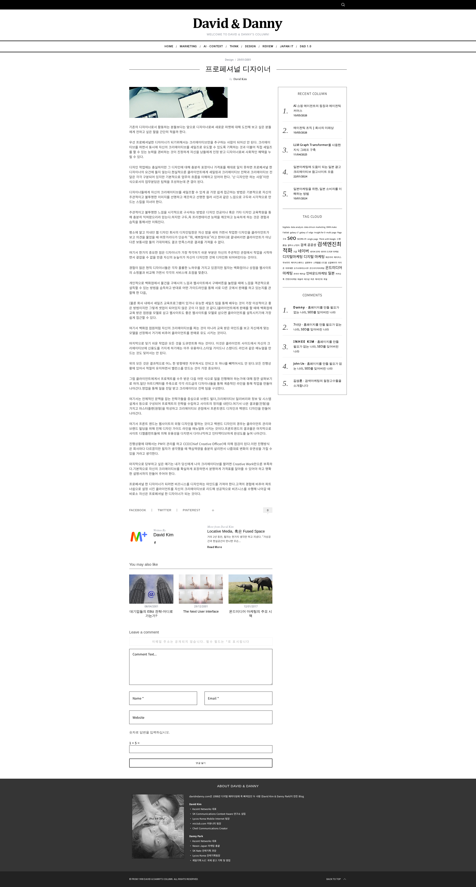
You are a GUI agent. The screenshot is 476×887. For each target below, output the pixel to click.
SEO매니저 (301, 239)
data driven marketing (314, 227)
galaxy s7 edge (306, 232)
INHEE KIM (304, 342)
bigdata (286, 227)
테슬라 (300, 279)
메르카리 (329, 257)
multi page (331, 232)
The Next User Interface (201, 611)
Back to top (334, 879)
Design (229, 59)
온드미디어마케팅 (317, 268)
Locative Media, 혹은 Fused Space (236, 531)
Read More (214, 547)
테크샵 (307, 279)
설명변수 (308, 262)
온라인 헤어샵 (299, 273)
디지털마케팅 (293, 256)
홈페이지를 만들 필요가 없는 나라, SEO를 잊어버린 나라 (316, 346)
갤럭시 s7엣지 (294, 245)
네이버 (303, 251)
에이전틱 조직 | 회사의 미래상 (313, 128)
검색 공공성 (308, 244)
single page (312, 239)
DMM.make (331, 227)
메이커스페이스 (297, 262)
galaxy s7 (294, 232)
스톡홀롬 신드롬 (320, 262)
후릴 (325, 279)
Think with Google (327, 239)
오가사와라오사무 (301, 268)
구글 (295, 251)
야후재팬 (289, 268)
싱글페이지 (332, 262)
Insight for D (319, 232)
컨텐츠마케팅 (291, 279)
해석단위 (319, 279)
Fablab (286, 232)
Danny (299, 307)
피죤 (312, 279)
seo (291, 237)
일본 (331, 273)
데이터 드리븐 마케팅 (330, 251)
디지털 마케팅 (314, 256)
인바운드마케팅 (316, 273)
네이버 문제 (315, 251)
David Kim (240, 79)
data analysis (297, 227)
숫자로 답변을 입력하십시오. (149, 732)
